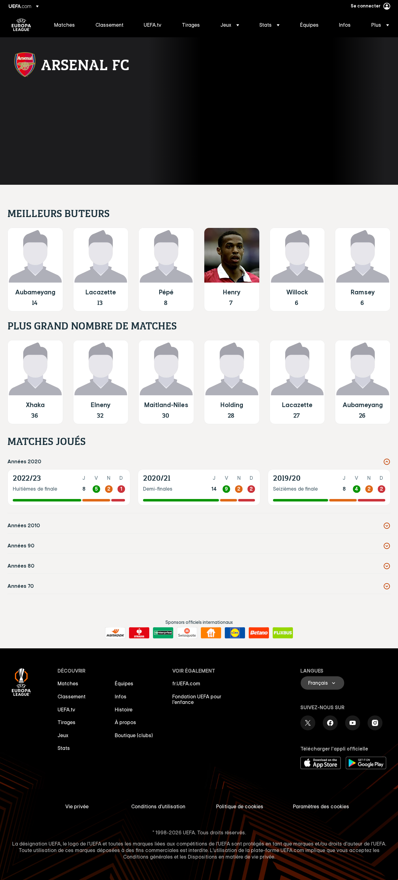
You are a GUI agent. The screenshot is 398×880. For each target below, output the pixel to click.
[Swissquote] (187, 632)
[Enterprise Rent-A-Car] (163, 632)
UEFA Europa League (21, 25)
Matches (68, 683)
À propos (125, 722)
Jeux (63, 735)
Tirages (67, 722)
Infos (121, 696)
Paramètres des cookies (321, 806)
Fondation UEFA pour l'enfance (196, 699)
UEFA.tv (66, 709)
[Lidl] (235, 632)
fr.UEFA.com (186, 683)
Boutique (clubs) (134, 735)
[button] (229, 25)
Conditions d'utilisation (158, 806)
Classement (72, 696)
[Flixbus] (283, 632)
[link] (64, 25)
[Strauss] (139, 632)
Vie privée (77, 806)
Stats (64, 748)
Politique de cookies (239, 806)
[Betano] (259, 632)
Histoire (123, 709)
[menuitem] (67, 25)
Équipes (124, 683)
